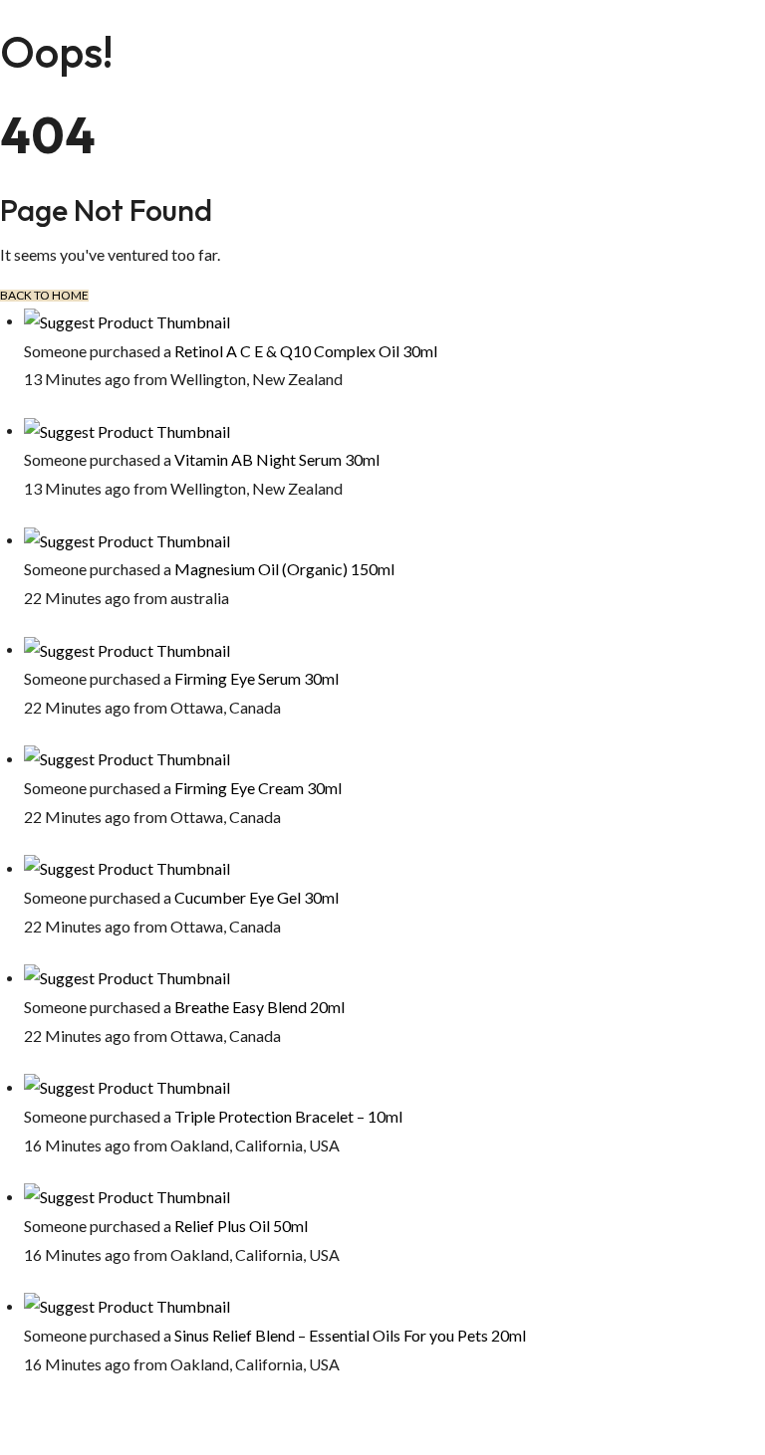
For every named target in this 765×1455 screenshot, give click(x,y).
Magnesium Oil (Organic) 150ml (284, 568)
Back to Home (44, 296)
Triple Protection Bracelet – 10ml (288, 1116)
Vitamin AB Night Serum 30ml (277, 459)
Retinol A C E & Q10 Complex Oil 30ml (305, 350)
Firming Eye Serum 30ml (256, 678)
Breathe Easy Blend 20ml (259, 1006)
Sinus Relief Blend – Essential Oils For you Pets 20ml (350, 1335)
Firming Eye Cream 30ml (258, 787)
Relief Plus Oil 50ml (241, 1225)
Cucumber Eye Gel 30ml (256, 897)
